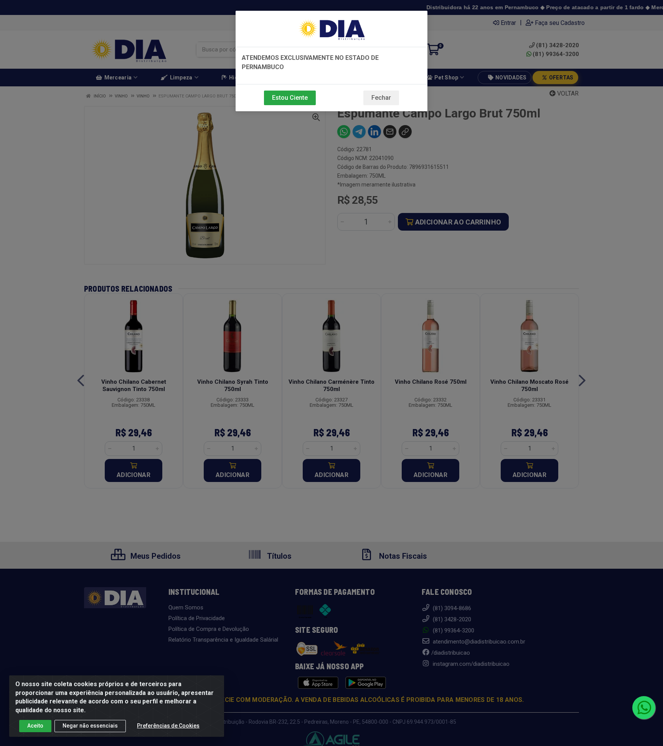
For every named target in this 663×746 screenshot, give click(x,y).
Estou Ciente (290, 97)
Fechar (381, 97)
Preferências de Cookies (168, 726)
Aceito (35, 726)
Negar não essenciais (90, 726)
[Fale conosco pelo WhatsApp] (643, 707)
